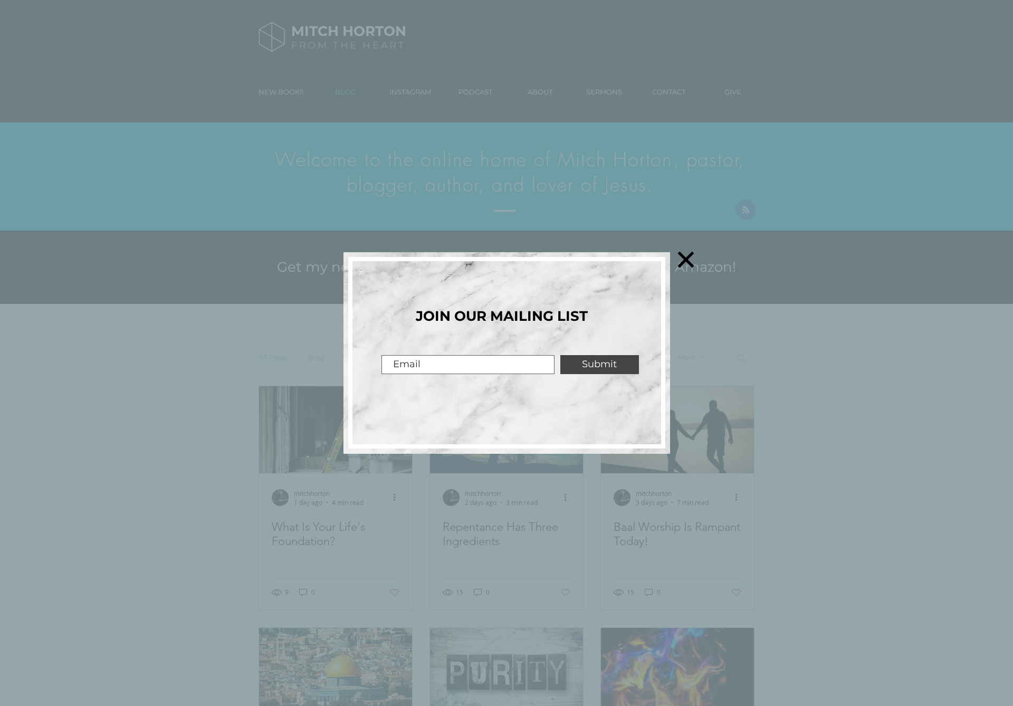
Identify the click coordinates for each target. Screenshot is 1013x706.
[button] (685, 259)
